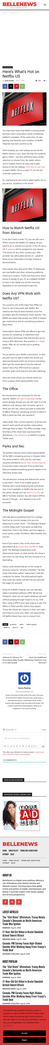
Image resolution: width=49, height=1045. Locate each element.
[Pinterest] (16, 86)
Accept (24, 1033)
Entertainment (14, 13)
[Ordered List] (16, 746)
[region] (24, 1025)
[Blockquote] (22, 746)
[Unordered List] (19, 746)
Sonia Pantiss (9, 81)
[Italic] (7, 746)
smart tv (15, 627)
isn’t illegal (40, 341)
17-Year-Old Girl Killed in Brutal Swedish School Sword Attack (23, 933)
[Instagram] (12, 902)
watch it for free (34, 492)
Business (6, 928)
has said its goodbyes (26, 398)
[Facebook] (5, 86)
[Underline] (10, 746)
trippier (28, 546)
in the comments (20, 435)
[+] (35, 746)
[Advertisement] (24, 40)
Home (5, 13)
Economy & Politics (11, 954)
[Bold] (4, 746)
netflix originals (31, 624)
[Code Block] (26, 746)
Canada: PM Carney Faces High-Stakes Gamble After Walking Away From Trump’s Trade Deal (24, 947)
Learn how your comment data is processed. (23, 753)
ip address (13, 624)
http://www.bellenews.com (24, 692)
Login (43, 730)
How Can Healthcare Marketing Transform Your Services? (35, 660)
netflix (21, 624)
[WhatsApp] (22, 86)
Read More (8, 1025)
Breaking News (9, 939)
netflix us (7, 627)
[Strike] (13, 746)
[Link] (29, 746)
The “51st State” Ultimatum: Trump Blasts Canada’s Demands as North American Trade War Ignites (24, 921)
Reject (24, 1040)
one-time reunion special (34, 463)
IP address (10, 249)
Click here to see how (35, 167)
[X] (10, 86)
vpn (22, 627)
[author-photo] (24, 684)
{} (32, 746)
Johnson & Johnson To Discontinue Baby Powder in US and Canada (13, 660)
